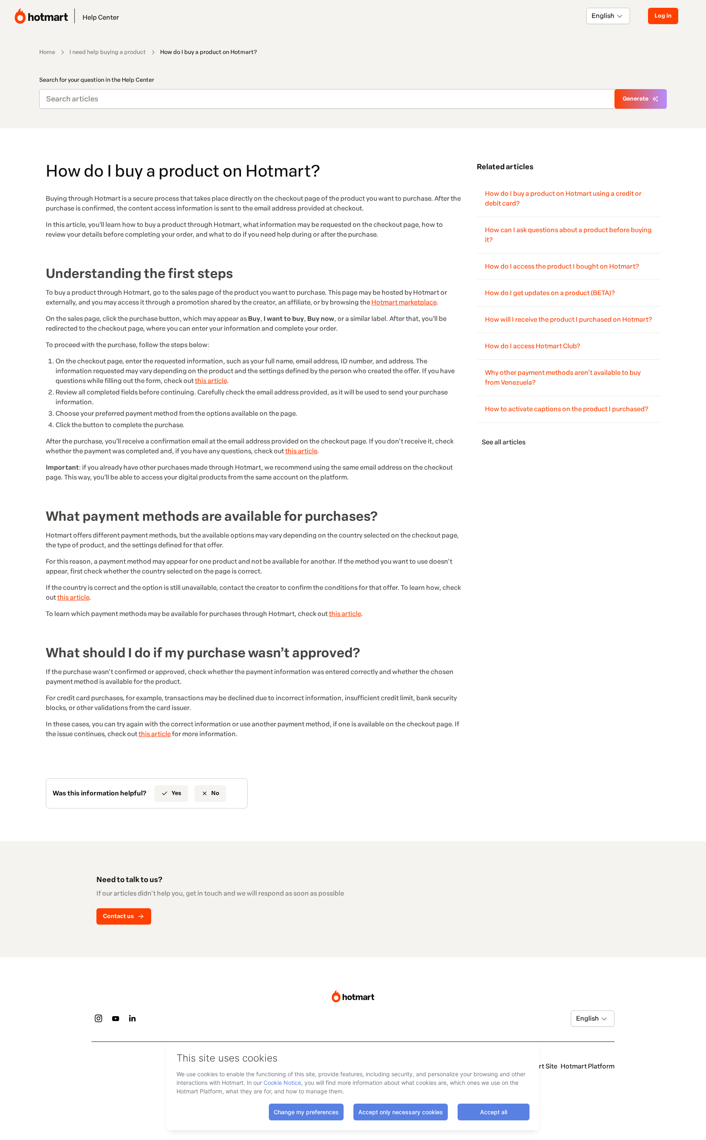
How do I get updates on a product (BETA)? (550, 293)
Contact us (118, 916)
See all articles (503, 442)
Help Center (101, 17)
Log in (663, 15)
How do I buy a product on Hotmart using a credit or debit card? (563, 198)
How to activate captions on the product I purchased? (566, 409)
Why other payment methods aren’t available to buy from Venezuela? (563, 377)
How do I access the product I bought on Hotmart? (562, 266)
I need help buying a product (107, 52)
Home (47, 52)
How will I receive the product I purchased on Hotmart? (568, 319)
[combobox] (592, 16)
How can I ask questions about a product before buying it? (568, 235)
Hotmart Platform (587, 1066)
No (215, 793)
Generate (635, 98)
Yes (176, 793)
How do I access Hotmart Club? (532, 346)
